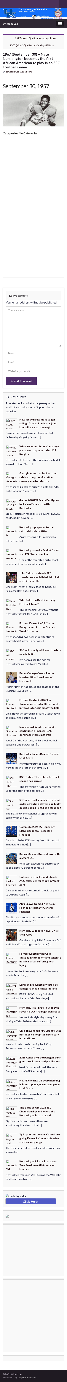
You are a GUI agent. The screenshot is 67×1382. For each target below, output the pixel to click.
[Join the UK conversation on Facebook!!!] (10, 3)
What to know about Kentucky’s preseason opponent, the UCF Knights (39, 450)
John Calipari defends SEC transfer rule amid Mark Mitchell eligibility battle (39, 577)
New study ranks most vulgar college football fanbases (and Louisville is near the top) (38, 423)
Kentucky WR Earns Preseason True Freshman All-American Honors (38, 1165)
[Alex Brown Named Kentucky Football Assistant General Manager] (11, 907)
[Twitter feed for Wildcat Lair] (16, 3)
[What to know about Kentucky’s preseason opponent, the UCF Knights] (11, 450)
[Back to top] (58, 1373)
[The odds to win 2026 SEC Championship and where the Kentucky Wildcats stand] (11, 1111)
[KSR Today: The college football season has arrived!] (11, 781)
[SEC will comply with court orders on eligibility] (11, 654)
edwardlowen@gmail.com (19, 71)
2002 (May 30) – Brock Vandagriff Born (31, 45)
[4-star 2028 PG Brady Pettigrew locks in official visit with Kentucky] (11, 504)
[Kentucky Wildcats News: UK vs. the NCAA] (11, 934)
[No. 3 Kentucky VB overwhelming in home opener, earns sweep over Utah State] (11, 1084)
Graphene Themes (27, 1377)
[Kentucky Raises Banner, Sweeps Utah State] (11, 757)
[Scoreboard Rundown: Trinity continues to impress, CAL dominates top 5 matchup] (11, 731)
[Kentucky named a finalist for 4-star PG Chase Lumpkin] (11, 554)
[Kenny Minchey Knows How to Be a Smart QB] (11, 857)
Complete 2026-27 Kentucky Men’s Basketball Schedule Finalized (37, 830)
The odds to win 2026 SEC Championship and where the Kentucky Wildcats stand (37, 1111)
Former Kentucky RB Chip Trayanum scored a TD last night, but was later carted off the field (39, 703)
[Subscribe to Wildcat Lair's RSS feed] (4, 3)
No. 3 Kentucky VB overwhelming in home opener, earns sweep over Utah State (40, 1084)
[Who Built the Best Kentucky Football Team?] (11, 604)
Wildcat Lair (10, 23)
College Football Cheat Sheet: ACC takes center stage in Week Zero (39, 880)
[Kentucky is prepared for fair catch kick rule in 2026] (11, 531)
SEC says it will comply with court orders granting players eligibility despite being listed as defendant (40, 803)
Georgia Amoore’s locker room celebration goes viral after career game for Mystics (38, 477)
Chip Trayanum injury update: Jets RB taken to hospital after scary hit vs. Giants (40, 1034)
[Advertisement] (33, 173)
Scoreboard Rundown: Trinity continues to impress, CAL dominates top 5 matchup (37, 730)
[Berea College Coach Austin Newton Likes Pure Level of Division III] (11, 677)
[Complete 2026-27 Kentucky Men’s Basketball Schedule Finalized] (11, 830)
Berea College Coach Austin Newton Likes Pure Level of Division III (36, 677)
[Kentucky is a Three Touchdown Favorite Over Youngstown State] (11, 1011)
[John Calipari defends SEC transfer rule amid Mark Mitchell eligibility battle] (11, 577)
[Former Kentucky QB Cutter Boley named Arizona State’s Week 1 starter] (11, 627)
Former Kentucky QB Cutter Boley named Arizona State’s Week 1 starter (37, 627)
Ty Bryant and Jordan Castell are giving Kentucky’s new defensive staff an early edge (39, 1138)
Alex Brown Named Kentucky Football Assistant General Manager (37, 907)
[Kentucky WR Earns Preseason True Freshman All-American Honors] (11, 1165)
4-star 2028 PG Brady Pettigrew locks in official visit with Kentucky (39, 504)
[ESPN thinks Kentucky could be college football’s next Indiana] (11, 988)
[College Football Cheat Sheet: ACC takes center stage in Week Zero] (11, 880)
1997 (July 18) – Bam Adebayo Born (35, 38)
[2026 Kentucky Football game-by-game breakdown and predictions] (11, 1061)
